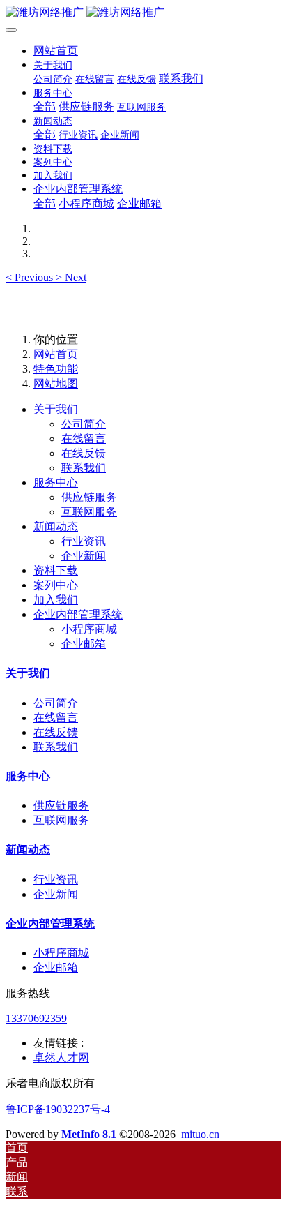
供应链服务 (61, 805)
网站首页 (55, 51)
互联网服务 (61, 820)
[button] (31, 277)
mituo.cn (200, 1134)
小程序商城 (61, 953)
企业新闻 (55, 894)
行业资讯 (55, 879)
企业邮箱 (55, 967)
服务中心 (55, 482)
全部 (44, 106)
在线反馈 (55, 732)
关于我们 (55, 409)
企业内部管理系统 (78, 614)
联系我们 (55, 747)
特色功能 (55, 369)
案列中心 (55, 585)
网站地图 (55, 383)
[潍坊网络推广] (143, 13)
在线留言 (55, 718)
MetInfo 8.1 (88, 1134)
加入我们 (55, 600)
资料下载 (55, 570)
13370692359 (36, 1018)
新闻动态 (55, 526)
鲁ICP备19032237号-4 (58, 1109)
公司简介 (55, 703)
